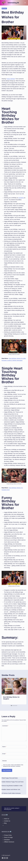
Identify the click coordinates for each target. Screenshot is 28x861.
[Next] (24, 691)
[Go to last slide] (4, 691)
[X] (5, 858)
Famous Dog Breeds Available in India (12, 785)
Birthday (4, 8)
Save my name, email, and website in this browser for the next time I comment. (13, 765)
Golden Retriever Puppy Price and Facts (13, 781)
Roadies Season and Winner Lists (11, 789)
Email (4, 753)
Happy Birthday (11, 78)
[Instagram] (7, 858)
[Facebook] (3, 858)
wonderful (21, 197)
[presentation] (14, 686)
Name (4, 746)
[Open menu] (25, 3)
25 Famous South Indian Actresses (11, 793)
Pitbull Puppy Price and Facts (10, 778)
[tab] (11, 705)
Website (4, 760)
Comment (5, 725)
